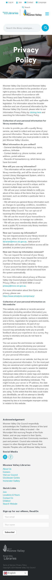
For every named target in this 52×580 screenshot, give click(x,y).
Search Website (10, 504)
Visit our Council (10, 475)
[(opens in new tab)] (14, 548)
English (11, 573)
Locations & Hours (11, 495)
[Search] (45, 27)
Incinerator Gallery (11, 481)
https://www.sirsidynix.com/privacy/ (18, 296)
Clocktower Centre (11, 478)
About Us (7, 469)
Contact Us (8, 498)
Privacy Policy (21, 565)
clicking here (35, 112)
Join (5, 492)
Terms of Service (9, 565)
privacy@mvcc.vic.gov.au (14, 286)
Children (7, 501)
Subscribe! (9, 532)
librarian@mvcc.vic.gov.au (15, 241)
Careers (6, 472)
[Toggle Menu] (47, 13)
